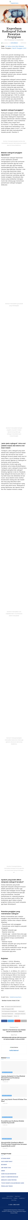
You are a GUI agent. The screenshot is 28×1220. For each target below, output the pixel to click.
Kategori (15, 1198)
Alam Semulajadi (6, 1095)
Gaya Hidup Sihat (6, 1161)
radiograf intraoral (20, 1013)
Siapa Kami (17, 1196)
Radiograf (21, 1011)
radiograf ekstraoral (7, 1013)
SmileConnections (15, 997)
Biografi (4, 1164)
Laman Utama (10, 1196)
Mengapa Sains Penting (9, 1180)
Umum (3, 1171)
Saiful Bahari (14, 43)
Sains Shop (13, 1200)
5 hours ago (5, 1081)
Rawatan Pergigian (7, 1016)
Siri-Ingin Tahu (6, 1167)
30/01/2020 (23, 43)
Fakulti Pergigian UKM (19, 48)
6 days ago (4, 1125)
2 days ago (4, 1103)
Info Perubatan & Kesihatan (9, 1011)
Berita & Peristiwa (7, 1072)
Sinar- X (16, 1016)
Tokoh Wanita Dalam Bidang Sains (12, 1183)
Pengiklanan (22, 1198)
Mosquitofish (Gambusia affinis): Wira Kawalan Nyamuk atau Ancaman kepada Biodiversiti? (14, 1144)
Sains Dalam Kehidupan (8, 1174)
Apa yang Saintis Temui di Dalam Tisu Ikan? (14, 1100)
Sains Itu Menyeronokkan (9, 1177)
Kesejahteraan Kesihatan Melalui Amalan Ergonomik (12, 1121)
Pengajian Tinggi (7, 1186)
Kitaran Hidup (5, 1158)
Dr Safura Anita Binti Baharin (15, 46)
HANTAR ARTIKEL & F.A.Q (7, 1198)
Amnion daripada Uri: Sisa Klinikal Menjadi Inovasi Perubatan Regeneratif (13, 1078)
